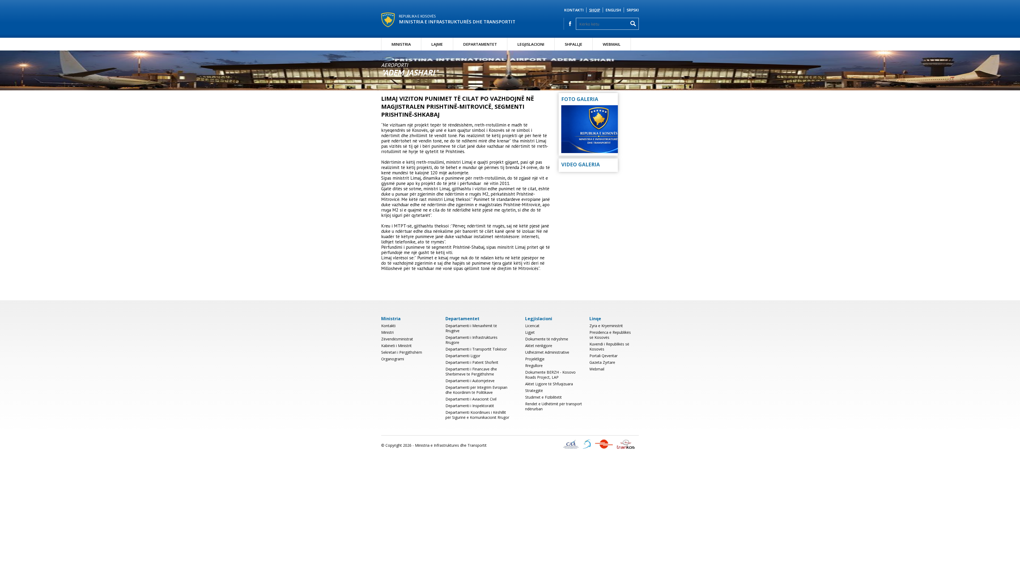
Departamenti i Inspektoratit (469, 405)
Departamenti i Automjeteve (470, 380)
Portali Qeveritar (603, 355)
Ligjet (530, 332)
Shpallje (573, 44)
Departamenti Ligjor (462, 355)
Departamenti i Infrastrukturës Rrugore (471, 340)
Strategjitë (534, 390)
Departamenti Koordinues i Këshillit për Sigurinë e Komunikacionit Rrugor (477, 415)
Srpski (633, 9)
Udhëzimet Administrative (547, 352)
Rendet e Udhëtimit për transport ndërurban (553, 406)
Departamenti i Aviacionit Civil (470, 399)
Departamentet (480, 44)
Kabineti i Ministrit (396, 345)
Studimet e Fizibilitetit (543, 397)
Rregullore (534, 365)
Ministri (387, 332)
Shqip (594, 9)
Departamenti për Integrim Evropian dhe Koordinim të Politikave (476, 390)
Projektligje (535, 358)
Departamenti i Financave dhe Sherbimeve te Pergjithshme (471, 371)
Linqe (595, 319)
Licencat (532, 325)
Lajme (437, 44)
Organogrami (392, 358)
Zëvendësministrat (397, 338)
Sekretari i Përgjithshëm (401, 352)
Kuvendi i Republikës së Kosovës (609, 346)
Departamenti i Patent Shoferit (471, 362)
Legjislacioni (530, 44)
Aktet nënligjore (538, 345)
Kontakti (574, 9)
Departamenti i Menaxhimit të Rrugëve (471, 328)
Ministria (401, 44)
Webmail (611, 44)
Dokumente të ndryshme (546, 338)
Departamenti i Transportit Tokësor (476, 349)
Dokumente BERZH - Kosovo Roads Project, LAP (550, 375)
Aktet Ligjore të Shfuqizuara (549, 383)
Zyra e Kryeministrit (606, 325)
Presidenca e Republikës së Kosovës (610, 335)
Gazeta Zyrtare (602, 362)
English (613, 9)
